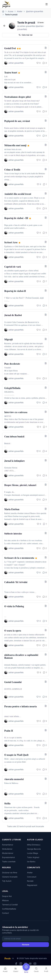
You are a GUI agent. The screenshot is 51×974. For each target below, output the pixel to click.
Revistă (30, 881)
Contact (5, 913)
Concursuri (31, 877)
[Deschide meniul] (46, 4)
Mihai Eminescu (33, 845)
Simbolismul (7, 849)
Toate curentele (8, 861)
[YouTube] (30, 963)
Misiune (5, 900)
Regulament (32, 885)
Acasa (10, 11)
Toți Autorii (6, 881)
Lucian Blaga (32, 853)
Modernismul (7, 853)
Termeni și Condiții (10, 904)
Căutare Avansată (9, 877)
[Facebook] (16, 963)
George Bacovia (34, 849)
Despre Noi (7, 896)
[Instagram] (20, 963)
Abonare (25, 944)
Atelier (19, 11)
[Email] (35, 963)
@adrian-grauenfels (34, 11)
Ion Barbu (31, 861)
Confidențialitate (9, 909)
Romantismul (7, 845)
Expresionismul (8, 857)
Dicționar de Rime (9, 872)
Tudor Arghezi (33, 857)
